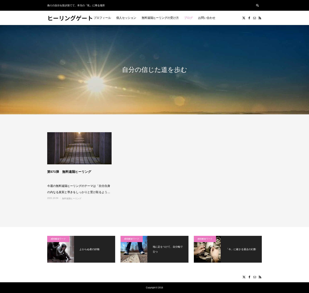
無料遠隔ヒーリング (71, 198)
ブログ (188, 17)
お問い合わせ (206, 17)
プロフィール (102, 17)
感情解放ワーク (58, 239)
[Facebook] (249, 18)
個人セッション (126, 17)
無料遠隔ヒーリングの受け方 (160, 17)
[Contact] (254, 18)
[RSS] (260, 18)
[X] (243, 18)
